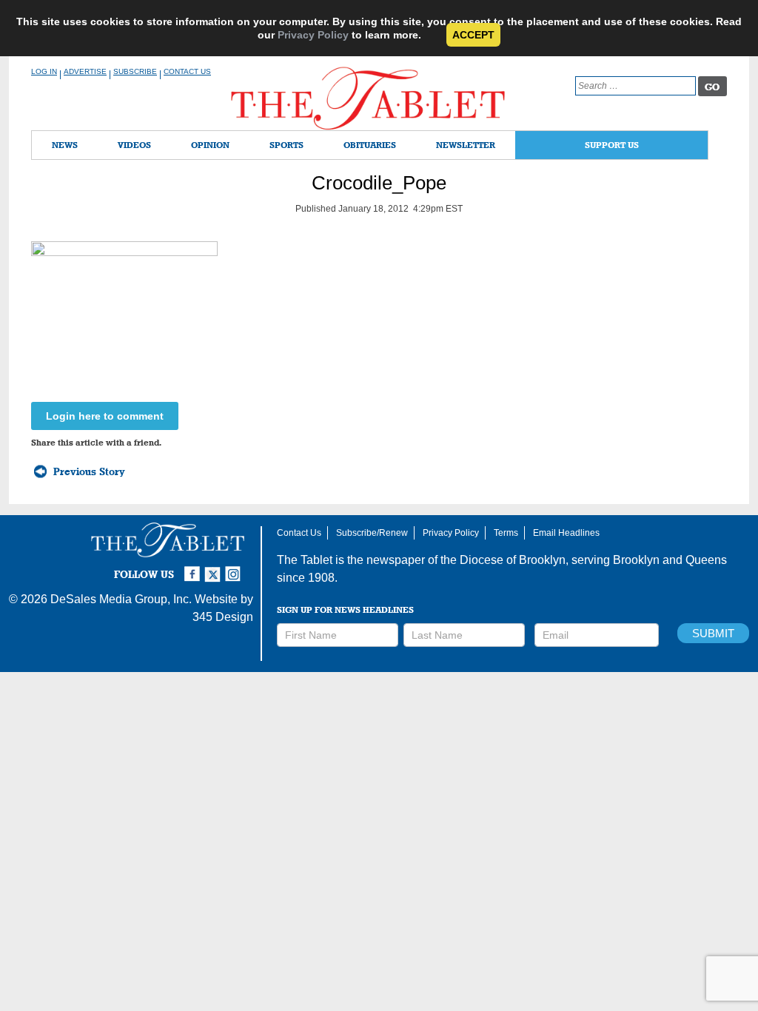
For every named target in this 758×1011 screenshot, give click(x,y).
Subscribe (135, 71)
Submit (713, 633)
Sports (286, 144)
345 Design (222, 617)
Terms (506, 533)
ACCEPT (473, 35)
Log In (44, 71)
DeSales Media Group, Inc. (121, 599)
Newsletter (465, 144)
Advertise (85, 71)
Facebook (194, 567)
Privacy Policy (313, 35)
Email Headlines (566, 533)
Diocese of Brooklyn (513, 560)
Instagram (235, 567)
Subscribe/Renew (372, 533)
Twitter (214, 567)
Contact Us (187, 71)
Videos (134, 144)
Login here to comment (105, 416)
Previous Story (89, 471)
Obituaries (369, 144)
